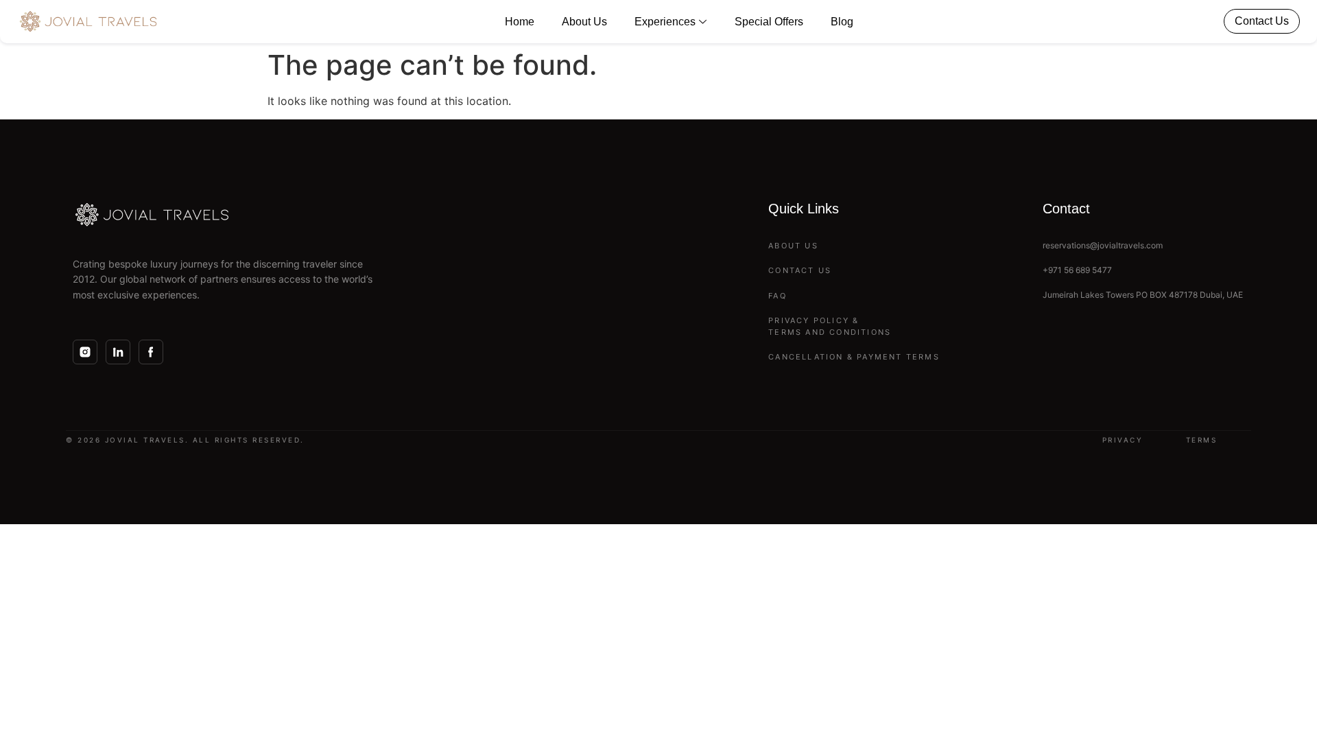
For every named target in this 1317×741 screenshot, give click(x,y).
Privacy (1122, 440)
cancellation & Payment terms (854, 357)
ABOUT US (793, 245)
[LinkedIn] (118, 352)
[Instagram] (85, 352)
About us (584, 21)
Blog (842, 21)
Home (519, 21)
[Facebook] (151, 352)
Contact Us (1262, 21)
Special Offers (769, 21)
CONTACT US (799, 270)
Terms (1202, 440)
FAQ (777, 296)
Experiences (665, 21)
